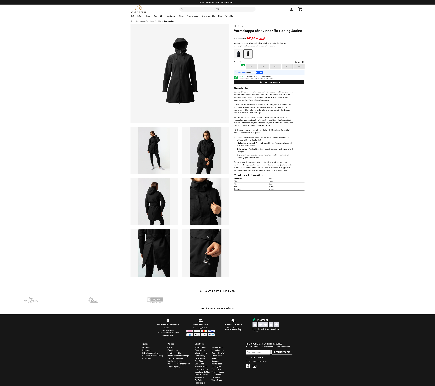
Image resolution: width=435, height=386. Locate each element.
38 (263, 66)
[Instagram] (254, 366)
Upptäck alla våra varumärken (217, 308)
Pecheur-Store (217, 347)
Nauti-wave (199, 377)
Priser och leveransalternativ (178, 363)
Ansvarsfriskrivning (175, 358)
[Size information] (241, 62)
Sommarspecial (192, 16)
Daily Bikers (200, 350)
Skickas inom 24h (208, 16)
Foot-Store (199, 361)
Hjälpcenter (146, 350)
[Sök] (182, 9)
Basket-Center (200, 347)
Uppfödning (171, 16)
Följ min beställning (150, 353)
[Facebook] (248, 366)
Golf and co (199, 363)
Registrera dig (282, 352)
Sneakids (215, 361)
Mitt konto (146, 347)
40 (275, 66)
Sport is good (216, 363)
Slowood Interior (218, 353)
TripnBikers (216, 374)
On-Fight (198, 380)
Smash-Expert (217, 355)
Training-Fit (216, 366)
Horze (240, 26)
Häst (132, 16)
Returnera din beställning (233, 330)
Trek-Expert (216, 369)
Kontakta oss (168, 328)
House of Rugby (201, 369)
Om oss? (171, 347)
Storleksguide (299, 62)
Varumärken (229, 16)
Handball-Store (201, 366)
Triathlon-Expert (217, 372)
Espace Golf (200, 358)
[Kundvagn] (300, 9)
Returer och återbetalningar (178, 355)
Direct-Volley (200, 355)
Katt (155, 16)
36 (251, 66)
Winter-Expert (216, 380)
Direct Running (201, 353)
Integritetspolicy (173, 366)
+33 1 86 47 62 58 (168, 335)
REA (220, 16)
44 (299, 66)
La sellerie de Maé (202, 372)
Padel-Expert (200, 382)
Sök (217, 9)
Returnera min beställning (152, 355)
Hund (148, 16)
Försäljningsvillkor (174, 353)
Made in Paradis (201, 374)
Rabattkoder (147, 358)
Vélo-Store (215, 377)
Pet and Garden (217, 350)
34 (241, 66)
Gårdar (181, 16)
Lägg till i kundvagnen (269, 82)
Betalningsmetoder (175, 361)
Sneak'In (215, 358)
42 (287, 66)
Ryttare (140, 16)
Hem (132, 21)
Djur (161, 16)
